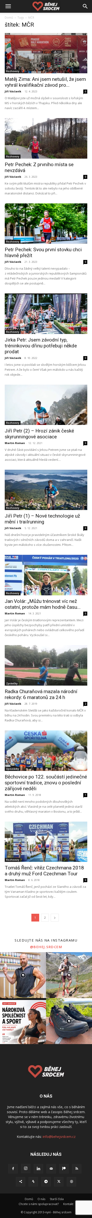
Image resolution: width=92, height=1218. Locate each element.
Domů (9, 18)
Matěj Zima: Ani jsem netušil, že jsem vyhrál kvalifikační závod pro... (45, 82)
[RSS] (76, 1168)
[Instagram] (25, 1168)
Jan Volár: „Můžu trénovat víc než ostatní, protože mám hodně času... (43, 604)
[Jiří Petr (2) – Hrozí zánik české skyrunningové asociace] (46, 405)
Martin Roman (15, 443)
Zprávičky (11, 683)
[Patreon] (64, 1168)
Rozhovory (12, 71)
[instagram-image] (23, 975)
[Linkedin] (38, 1168)
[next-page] (55, 918)
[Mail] (51, 1168)
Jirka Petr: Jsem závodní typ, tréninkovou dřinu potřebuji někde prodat (41, 345)
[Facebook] (13, 1168)
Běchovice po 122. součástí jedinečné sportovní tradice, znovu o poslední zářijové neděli (46, 782)
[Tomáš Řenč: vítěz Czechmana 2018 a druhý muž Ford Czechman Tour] (46, 842)
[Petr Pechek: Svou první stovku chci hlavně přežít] (46, 223)
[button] (8, 6)
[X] (58, 1181)
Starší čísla (57, 1199)
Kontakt (68, 1204)
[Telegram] (46, 1181)
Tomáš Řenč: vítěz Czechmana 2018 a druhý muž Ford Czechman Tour (44, 870)
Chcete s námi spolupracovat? (39, 1204)
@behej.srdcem (46, 946)
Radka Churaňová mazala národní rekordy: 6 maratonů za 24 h (41, 694)
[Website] (71, 1181)
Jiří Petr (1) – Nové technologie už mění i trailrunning (42, 519)
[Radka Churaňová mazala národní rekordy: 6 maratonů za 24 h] (46, 665)
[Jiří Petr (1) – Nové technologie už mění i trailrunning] (46, 490)
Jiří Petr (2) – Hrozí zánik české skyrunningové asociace (39, 434)
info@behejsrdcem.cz (59, 1136)
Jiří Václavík (13, 91)
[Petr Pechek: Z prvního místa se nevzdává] (46, 138)
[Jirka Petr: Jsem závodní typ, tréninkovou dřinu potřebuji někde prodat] (46, 313)
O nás (41, 1199)
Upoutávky (12, 768)
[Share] (20, 1181)
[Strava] (33, 1181)
